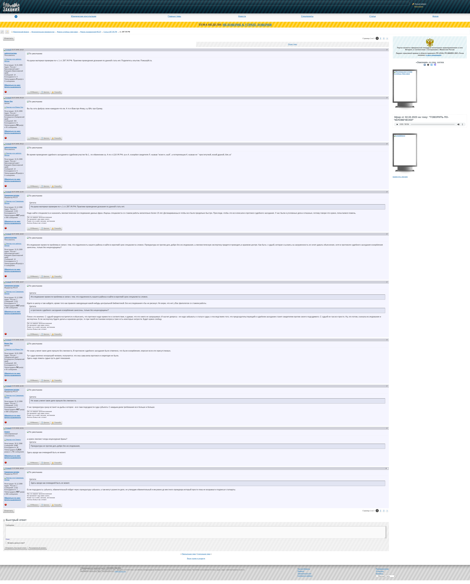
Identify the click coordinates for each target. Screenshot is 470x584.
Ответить (8, 38)
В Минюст (34, 92)
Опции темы (292, 44)
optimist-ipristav (10, 53)
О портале (380, 571)
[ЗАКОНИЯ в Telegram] (432, 65)
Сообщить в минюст (305, 576)
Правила (301, 571)
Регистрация (418, 6)
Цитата (46, 92)
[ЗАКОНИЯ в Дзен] (428, 65)
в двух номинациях (433, 55)
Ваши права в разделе (196, 558)
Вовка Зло (8, 101)
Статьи (372, 16)
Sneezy (7, 432)
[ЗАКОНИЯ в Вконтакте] (425, 65)
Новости (242, 16)
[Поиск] (2, 32)
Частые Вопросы (304, 569)
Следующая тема (203, 554)
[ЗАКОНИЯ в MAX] (435, 65)
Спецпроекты (307, 16)
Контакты (379, 573)
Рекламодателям (382, 569)
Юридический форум (21, 32)
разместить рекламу (400, 177)
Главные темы (174, 16)
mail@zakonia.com (120, 571)
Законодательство (304, 573)
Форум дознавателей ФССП (90, 32)
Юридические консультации (83, 16)
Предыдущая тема (189, 554)
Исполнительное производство (42, 32)
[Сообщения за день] (7, 32)
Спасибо (57, 92)
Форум (435, 16)
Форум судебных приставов (67, 32)
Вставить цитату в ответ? (16, 543)
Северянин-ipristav (11, 195)
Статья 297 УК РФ (110, 32)
